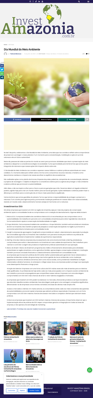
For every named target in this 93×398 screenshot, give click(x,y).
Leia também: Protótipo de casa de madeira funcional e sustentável (31, 309)
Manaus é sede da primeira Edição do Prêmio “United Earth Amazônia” (78, 340)
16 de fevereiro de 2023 (11, 341)
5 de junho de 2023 (30, 54)
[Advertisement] (46, 137)
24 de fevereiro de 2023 (77, 346)
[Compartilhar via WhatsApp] (2, 73)
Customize (11, 390)
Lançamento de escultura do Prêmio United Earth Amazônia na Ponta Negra (12, 368)
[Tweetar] (2, 69)
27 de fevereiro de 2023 (33, 371)
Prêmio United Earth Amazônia (11, 338)
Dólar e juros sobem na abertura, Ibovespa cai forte (34, 339)
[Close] (42, 375)
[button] (79, 1)
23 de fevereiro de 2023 (55, 341)
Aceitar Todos (34, 390)
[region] (24, 383)
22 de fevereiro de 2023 (33, 344)
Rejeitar (22, 390)
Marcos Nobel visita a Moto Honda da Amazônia (34, 367)
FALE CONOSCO (53, 392)
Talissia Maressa (15, 54)
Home (5, 44)
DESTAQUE (11, 44)
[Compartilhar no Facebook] (2, 66)
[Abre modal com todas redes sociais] (2, 77)
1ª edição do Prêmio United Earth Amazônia (56, 338)
